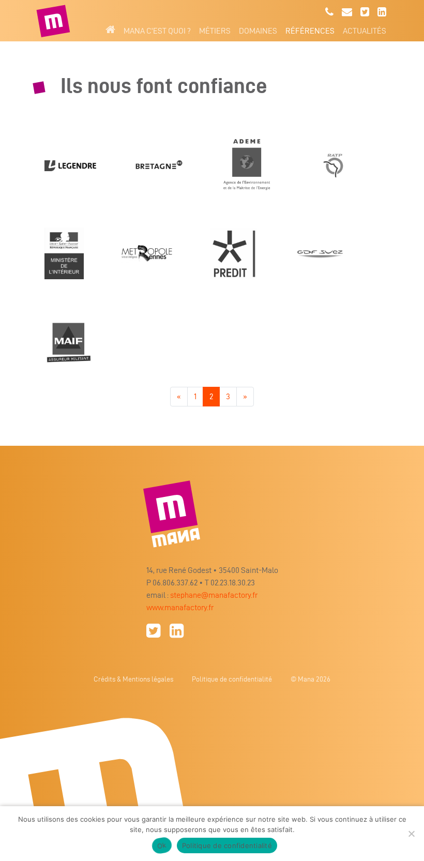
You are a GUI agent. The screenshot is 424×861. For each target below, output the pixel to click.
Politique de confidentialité (232, 679)
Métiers (215, 30)
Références (310, 30)
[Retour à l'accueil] (54, 20)
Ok (162, 845)
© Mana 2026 (310, 679)
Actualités (364, 30)
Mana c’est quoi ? (157, 30)
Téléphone (329, 12)
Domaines (258, 30)
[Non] (411, 833)
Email (347, 12)
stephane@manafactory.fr (214, 595)
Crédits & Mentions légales (133, 679)
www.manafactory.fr (180, 607)
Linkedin (381, 12)
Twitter (364, 12)
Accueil (110, 29)
